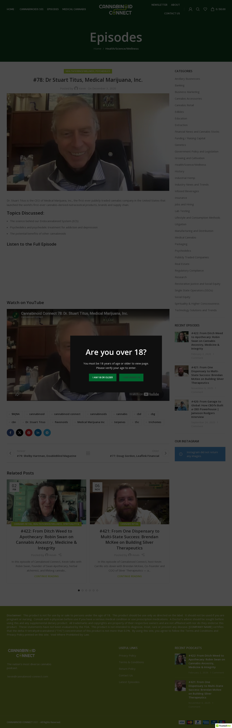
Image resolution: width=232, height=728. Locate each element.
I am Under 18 (131, 377)
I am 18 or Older (102, 377)
